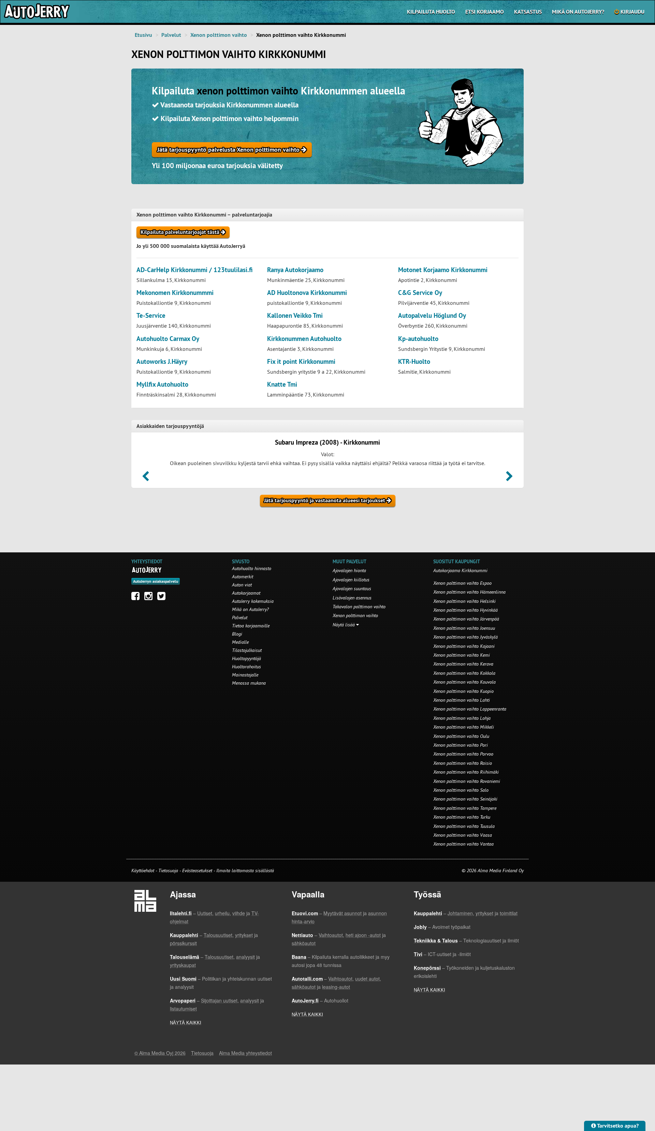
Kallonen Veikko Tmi (295, 315)
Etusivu (143, 35)
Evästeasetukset (197, 870)
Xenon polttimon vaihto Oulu (461, 736)
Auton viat (242, 585)
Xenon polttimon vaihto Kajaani (464, 646)
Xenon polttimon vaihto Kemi (461, 655)
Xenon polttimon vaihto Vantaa (463, 844)
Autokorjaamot (246, 593)
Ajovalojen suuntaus (352, 588)
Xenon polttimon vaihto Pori (460, 745)
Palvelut (171, 35)
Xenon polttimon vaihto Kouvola (464, 682)
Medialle (240, 642)
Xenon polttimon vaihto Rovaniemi (466, 781)
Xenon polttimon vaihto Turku (461, 817)
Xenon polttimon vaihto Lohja (462, 718)
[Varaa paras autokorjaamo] (146, 570)
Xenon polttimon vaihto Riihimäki (466, 772)
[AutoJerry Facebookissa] (137, 598)
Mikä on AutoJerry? (578, 11)
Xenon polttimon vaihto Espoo (462, 583)
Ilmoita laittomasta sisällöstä (245, 870)
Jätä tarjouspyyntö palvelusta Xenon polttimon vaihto (229, 149)
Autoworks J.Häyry (161, 361)
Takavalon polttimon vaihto (359, 607)
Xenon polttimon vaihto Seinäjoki (465, 799)
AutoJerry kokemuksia (253, 601)
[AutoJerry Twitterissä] (163, 598)
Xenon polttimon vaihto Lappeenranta (469, 709)
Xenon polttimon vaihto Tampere (464, 808)
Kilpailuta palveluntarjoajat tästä (181, 232)
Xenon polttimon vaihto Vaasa (462, 835)
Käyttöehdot (143, 870)
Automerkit (242, 577)
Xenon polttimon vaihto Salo (461, 790)
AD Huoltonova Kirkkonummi (307, 292)
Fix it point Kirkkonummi (301, 361)
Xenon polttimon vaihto (218, 35)
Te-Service (150, 315)
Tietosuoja (168, 870)
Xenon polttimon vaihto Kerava (463, 664)
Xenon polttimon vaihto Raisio (462, 763)
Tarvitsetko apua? (617, 1125)
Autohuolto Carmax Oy (167, 338)
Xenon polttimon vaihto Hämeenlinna (469, 592)
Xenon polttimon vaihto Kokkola (464, 673)
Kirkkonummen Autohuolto (304, 338)
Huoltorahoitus (246, 667)
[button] (145, 478)
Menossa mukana (249, 683)
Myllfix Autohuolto (162, 384)
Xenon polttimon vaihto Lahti (461, 700)
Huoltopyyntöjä (246, 658)
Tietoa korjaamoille (251, 626)
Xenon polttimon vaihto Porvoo (463, 754)
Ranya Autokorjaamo (295, 270)
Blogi (237, 634)
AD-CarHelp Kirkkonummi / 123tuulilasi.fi (194, 270)
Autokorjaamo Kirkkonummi (460, 570)
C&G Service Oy (420, 292)
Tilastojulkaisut (247, 650)
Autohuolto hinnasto (251, 568)
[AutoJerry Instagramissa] (150, 598)
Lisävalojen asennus (352, 598)
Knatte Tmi (282, 384)
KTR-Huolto (414, 361)
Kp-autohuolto (418, 338)
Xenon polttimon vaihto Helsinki (464, 601)
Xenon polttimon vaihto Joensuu (464, 628)
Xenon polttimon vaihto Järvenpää (466, 619)
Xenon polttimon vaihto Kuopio (463, 691)
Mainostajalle (245, 675)
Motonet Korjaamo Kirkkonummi (442, 270)
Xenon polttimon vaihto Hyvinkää (465, 610)
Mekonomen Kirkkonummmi (175, 292)
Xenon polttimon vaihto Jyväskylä (465, 637)
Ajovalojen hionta (349, 570)
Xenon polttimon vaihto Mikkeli (463, 727)
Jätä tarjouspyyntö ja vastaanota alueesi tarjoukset (325, 500)
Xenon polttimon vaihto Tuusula (464, 826)
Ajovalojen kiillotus (351, 580)
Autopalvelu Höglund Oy (432, 315)
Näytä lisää (344, 625)
